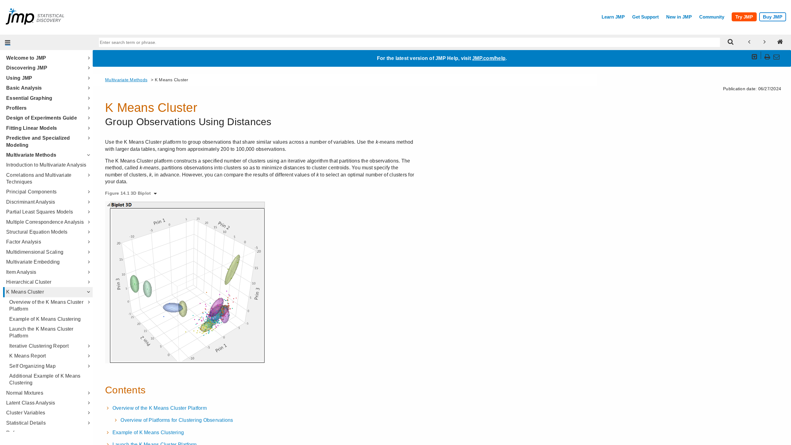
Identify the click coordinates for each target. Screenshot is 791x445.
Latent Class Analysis (30, 402)
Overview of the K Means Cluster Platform (46, 305)
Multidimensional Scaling (34, 252)
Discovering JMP (26, 67)
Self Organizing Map (32, 366)
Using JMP (19, 78)
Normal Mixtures (24, 393)
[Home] (780, 42)
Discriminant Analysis (30, 202)
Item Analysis (21, 272)
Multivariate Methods (31, 155)
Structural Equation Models (37, 232)
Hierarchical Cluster (28, 282)
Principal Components (31, 191)
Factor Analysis (23, 241)
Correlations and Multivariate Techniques (38, 178)
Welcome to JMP (26, 58)
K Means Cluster (25, 292)
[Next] (764, 42)
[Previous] (749, 42)
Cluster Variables (25, 412)
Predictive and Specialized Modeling (38, 141)
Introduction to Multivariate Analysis (46, 164)
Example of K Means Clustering (45, 319)
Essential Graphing (29, 98)
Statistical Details (26, 423)
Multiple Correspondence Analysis (45, 222)
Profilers (16, 108)
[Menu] (7, 42)
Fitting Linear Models (31, 128)
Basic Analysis (24, 88)
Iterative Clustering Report (39, 346)
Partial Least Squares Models (39, 211)
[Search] (730, 42)
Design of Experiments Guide (41, 118)
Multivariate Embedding (33, 262)
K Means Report (27, 355)
